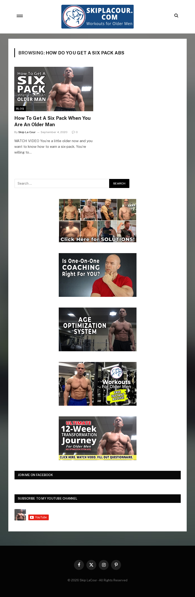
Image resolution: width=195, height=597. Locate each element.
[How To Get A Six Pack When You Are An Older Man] (53, 89)
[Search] (175, 15)
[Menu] (20, 16)
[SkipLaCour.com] (97, 16)
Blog (20, 108)
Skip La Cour (27, 132)
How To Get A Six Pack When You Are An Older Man (52, 121)
